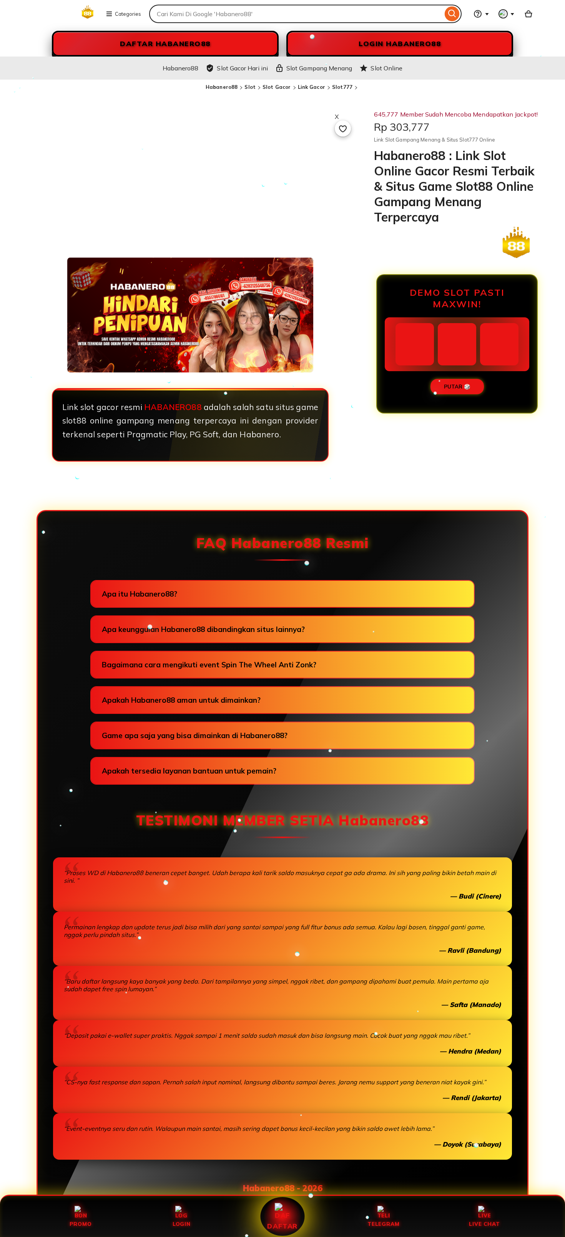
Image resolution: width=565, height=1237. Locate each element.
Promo (81, 1223)
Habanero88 (222, 87)
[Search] (452, 14)
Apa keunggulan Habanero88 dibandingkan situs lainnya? (203, 629)
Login (182, 1223)
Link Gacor (311, 87)
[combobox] (296, 14)
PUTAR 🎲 (457, 386)
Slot (250, 87)
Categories (128, 14)
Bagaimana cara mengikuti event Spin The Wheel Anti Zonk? (209, 664)
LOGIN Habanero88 (400, 43)
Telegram (383, 1223)
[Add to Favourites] (343, 128)
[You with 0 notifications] (506, 14)
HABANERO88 (173, 407)
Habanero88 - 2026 (282, 1188)
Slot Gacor (277, 87)
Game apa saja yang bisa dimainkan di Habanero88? (194, 735)
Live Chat (484, 1223)
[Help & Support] (481, 14)
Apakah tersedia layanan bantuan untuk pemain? (189, 770)
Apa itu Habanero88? (139, 593)
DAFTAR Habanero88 (165, 43)
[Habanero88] (62, 18)
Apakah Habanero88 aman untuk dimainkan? (181, 700)
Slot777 (342, 87)
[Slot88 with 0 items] (528, 14)
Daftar (282, 1226)
